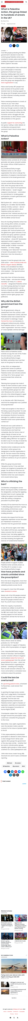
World (3, 6)
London (18, 763)
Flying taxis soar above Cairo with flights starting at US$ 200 (13, 976)
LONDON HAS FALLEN (20, 941)
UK (24, 766)
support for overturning (14, 123)
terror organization (7, 83)
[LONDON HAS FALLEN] (21, 936)
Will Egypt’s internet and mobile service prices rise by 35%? (18, 984)
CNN (4, 23)
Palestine (7, 766)
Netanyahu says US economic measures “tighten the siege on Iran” (7, 925)
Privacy (12, 1014)
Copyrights (22, 1011)
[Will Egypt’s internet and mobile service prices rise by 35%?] (5, 984)
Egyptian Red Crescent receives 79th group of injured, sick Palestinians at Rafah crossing (21, 925)
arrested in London (11, 591)
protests (16, 766)
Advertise (9, 1011)
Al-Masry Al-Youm (17, 1009)
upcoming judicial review (11, 684)
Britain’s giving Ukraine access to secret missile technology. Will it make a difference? (6, 943)
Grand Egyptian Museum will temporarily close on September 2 (18, 991)
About (5, 1011)
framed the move (7, 321)
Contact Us (15, 1011)
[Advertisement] (14, 847)
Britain (10, 763)
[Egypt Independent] (14, 2)
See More (14, 998)
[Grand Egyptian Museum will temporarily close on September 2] (5, 991)
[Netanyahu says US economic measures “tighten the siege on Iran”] (7, 917)
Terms (16, 1014)
